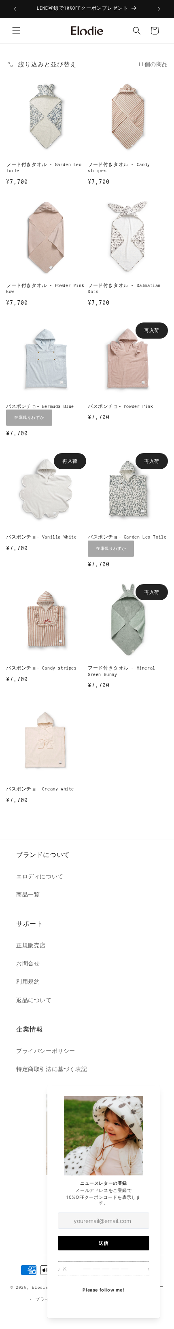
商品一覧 (28, 895)
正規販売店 (31, 945)
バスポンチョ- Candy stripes (41, 668)
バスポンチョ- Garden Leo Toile (127, 537)
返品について (34, 1000)
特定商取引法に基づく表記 (51, 1069)
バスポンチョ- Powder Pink (120, 406)
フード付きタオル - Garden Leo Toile (44, 167)
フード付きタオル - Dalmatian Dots (124, 288)
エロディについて (40, 877)
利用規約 (28, 982)
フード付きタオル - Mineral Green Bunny (121, 671)
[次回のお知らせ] (159, 9)
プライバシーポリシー (45, 1051)
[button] (16, 31)
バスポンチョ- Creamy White (40, 788)
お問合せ (28, 964)
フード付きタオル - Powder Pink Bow (45, 288)
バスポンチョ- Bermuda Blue (40, 406)
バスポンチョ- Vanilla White (41, 537)
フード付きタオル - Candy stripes (119, 167)
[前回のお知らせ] (15, 9)
